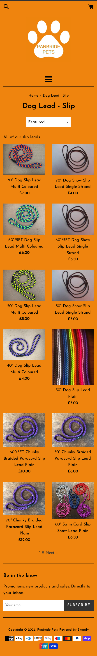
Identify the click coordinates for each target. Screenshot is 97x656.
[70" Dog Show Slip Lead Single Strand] (73, 159)
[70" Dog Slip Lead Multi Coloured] (24, 159)
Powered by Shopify (74, 630)
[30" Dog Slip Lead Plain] (73, 357)
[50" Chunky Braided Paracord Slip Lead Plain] (73, 430)
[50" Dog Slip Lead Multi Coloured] (24, 285)
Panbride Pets (47, 630)
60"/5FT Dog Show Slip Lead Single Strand (72, 246)
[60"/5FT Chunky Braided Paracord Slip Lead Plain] (24, 430)
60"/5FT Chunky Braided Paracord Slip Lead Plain (24, 458)
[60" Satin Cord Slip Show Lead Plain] (73, 500)
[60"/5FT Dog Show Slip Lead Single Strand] (73, 219)
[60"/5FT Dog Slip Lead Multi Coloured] (24, 219)
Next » (52, 553)
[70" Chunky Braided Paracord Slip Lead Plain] (24, 498)
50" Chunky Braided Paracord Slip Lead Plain (72, 458)
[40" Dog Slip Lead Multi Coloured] (24, 344)
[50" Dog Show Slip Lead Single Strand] (73, 285)
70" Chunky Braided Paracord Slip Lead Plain (24, 527)
